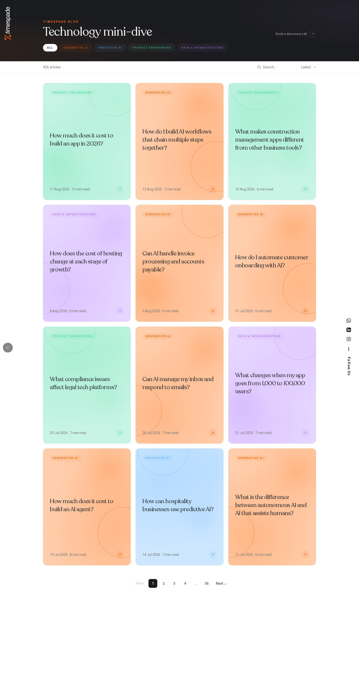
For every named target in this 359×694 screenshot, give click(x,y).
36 (207, 583)
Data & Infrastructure (202, 47)
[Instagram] (349, 339)
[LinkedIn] (349, 330)
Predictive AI (110, 47)
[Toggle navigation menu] (8, 347)
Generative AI (75, 47)
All (50, 47)
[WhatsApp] (349, 320)
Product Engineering (151, 47)
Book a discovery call (291, 34)
